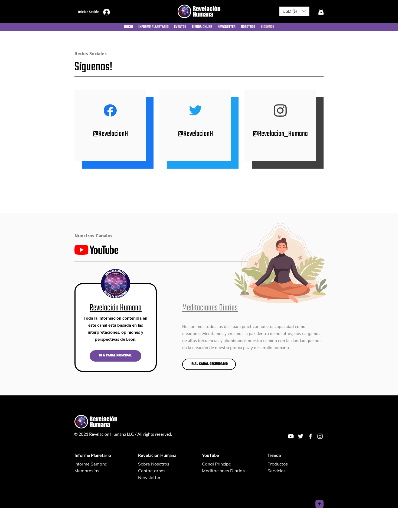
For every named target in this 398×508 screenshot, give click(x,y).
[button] (294, 11)
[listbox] (294, 11)
